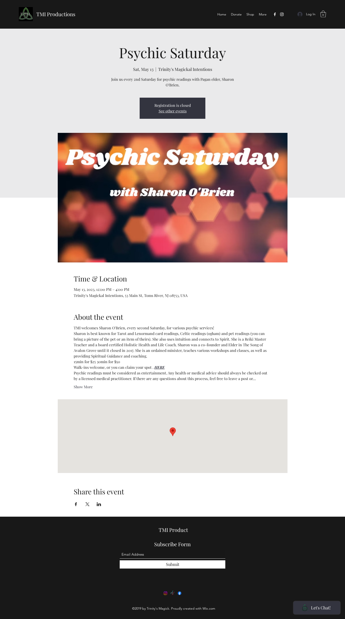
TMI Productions (55, 14)
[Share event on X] (87, 504)
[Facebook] (274, 14)
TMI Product (173, 529)
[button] (323, 14)
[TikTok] (172, 593)
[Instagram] (282, 14)
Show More (83, 386)
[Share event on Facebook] (76, 504)
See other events (173, 110)
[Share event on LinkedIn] (99, 504)
